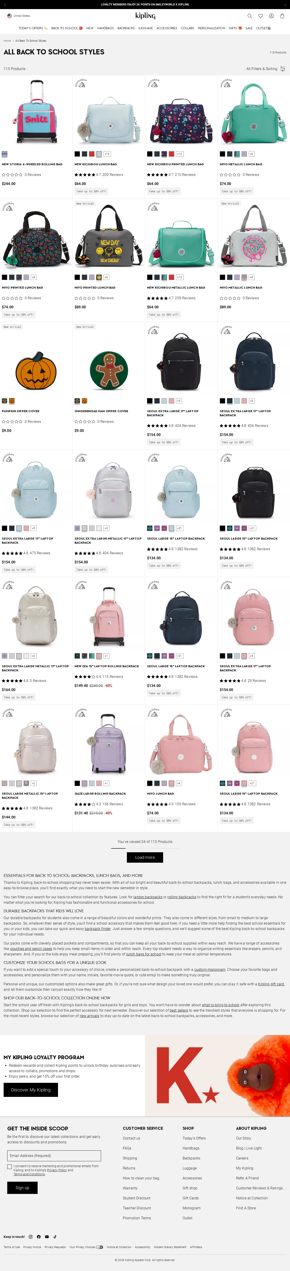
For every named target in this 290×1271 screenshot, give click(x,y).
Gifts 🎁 (235, 28)
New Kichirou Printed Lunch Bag (175, 164)
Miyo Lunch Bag (160, 794)
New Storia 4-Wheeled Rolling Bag (32, 164)
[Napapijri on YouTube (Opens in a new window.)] (47, 1236)
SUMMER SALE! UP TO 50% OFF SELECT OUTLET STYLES (145, 4)
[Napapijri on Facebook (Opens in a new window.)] (38, 1236)
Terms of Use (12, 1247)
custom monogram (209, 969)
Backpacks (126, 28)
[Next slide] (285, 4)
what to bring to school (220, 1005)
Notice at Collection (252, 1198)
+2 (106, 528)
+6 (251, 154)
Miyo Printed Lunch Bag (22, 288)
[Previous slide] (5, 4)
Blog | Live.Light (249, 1148)
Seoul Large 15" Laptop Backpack (176, 539)
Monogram (192, 1208)
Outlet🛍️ (263, 28)
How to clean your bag (141, 1178)
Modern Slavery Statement (170, 1247)
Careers (242, 1158)
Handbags (105, 28)
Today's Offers (194, 1138)
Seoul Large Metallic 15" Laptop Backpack (30, 796)
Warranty (130, 1188)
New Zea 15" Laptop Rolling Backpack (107, 666)
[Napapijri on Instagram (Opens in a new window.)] (30, 1236)
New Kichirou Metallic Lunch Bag (176, 288)
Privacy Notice (32, 1247)
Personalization (211, 28)
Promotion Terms (137, 1218)
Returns (129, 1168)
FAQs (127, 1148)
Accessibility (143, 1247)
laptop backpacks (147, 897)
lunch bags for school (143, 954)
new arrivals (89, 1016)
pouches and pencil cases (31, 949)
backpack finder (98, 929)
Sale (249, 28)
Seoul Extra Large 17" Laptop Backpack (172, 413)
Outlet (187, 1218)
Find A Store (246, 1208)
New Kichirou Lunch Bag (96, 164)
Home (7, 40)
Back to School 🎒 (67, 28)
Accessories (167, 28)
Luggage (145, 28)
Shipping (130, 1158)
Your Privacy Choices (82, 1247)
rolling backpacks (181, 897)
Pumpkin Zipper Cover (20, 411)
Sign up (22, 1187)
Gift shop (190, 1188)
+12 (107, 154)
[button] (4, 154)
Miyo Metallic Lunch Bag (241, 164)
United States (22, 15)
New (89, 28)
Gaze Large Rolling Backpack (100, 794)
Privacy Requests (55, 1247)
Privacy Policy (57, 1170)
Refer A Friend (247, 1178)
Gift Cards (191, 1198)
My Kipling (245, 1168)
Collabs (187, 28)
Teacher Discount (137, 1208)
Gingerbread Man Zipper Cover (101, 411)
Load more (145, 857)
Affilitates (196, 1247)
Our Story (243, 1138)
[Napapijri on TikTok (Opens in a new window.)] (55, 1236)
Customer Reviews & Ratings (259, 1188)
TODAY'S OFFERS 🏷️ (33, 28)
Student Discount (137, 1198)
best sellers (179, 1010)
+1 (106, 655)
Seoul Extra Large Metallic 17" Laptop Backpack (108, 541)
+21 (179, 528)
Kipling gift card (271, 984)
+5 (178, 400)
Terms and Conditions (29, 1174)
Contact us (131, 1138)
